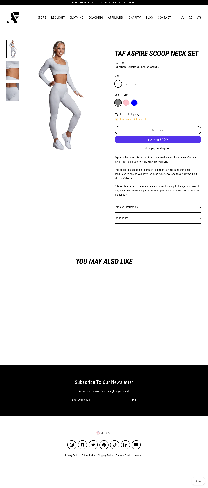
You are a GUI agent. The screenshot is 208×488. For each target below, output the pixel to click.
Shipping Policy (105, 455)
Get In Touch (121, 218)
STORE (41, 17)
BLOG (149, 17)
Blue (134, 102)
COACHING (95, 17)
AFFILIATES (116, 17)
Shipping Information (126, 206)
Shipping (132, 67)
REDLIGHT (58, 17)
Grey (118, 102)
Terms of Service (124, 455)
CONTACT (164, 17)
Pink (126, 102)
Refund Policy (88, 455)
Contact (139, 455)
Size (117, 75)
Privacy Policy (72, 455)
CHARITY (135, 17)
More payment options (158, 148)
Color (122, 94)
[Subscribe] (133, 400)
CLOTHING (77, 17)
